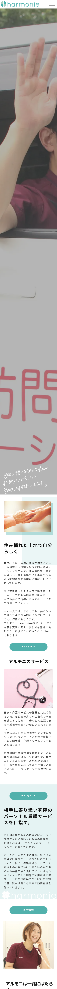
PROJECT (28, 796)
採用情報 (28, 910)
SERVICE (28, 646)
